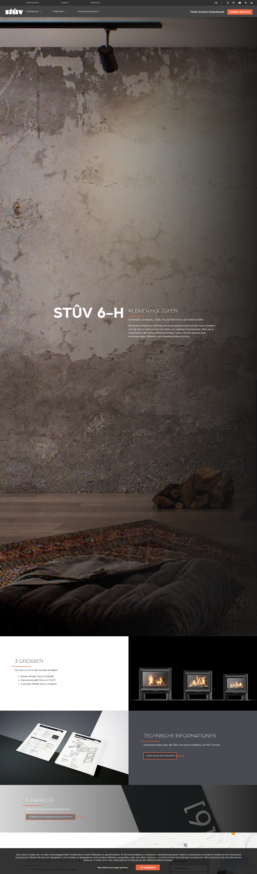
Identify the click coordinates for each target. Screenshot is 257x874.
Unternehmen (32, 2)
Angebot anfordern (239, 12)
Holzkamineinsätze (88, 11)
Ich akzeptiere (147, 867)
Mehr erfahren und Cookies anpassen (112, 868)
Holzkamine (32, 11)
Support (64, 2)
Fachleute (95, 2)
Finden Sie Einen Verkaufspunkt (207, 12)
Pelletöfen (58, 11)
